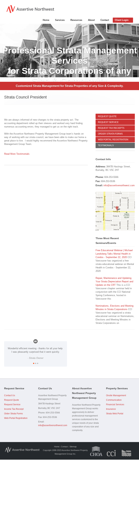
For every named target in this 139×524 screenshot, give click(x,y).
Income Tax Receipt (14, 409)
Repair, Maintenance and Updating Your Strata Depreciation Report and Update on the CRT (114, 281)
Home (46, 20)
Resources (76, 20)
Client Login (122, 20)
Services (60, 20)
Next (136, 50)
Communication (114, 400)
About (91, 20)
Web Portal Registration (16, 418)
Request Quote (11, 400)
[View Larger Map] (115, 211)
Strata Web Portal (114, 413)
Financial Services (115, 404)
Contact (104, 20)
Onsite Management (116, 395)
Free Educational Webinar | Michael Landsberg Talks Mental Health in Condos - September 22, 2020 (114, 254)
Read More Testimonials (17, 153)
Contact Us (9, 395)
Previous (2, 50)
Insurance (111, 409)
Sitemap (73, 446)
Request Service (12, 404)
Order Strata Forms (13, 413)
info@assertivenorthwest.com (119, 185)
